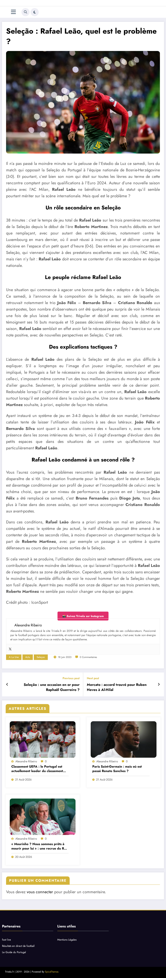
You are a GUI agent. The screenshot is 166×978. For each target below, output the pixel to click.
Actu (27, 657)
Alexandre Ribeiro (26, 761)
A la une (14, 657)
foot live (6, 940)
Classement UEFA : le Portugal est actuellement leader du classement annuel (37, 768)
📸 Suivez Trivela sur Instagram (83, 616)
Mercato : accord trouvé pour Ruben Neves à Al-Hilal (117, 687)
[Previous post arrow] (7, 684)
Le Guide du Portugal (14, 952)
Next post (93, 678)
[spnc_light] (35, 12)
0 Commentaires (88, 657)
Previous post (71, 678)
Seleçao (41, 657)
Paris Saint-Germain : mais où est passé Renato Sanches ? (117, 768)
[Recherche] (25, 12)
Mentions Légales (67, 940)
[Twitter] (10, 649)
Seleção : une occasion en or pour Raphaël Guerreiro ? (52, 687)
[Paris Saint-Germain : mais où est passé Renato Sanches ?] (123, 739)
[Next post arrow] (159, 684)
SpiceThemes (52, 972)
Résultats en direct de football (18, 946)
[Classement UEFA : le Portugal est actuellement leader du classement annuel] (43, 739)
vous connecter (40, 892)
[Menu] (13, 12)
